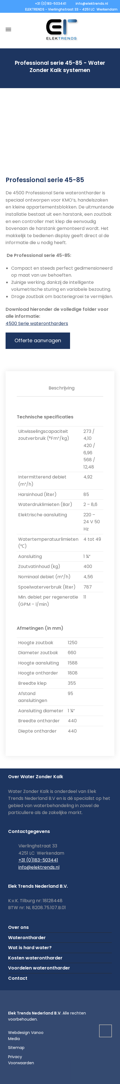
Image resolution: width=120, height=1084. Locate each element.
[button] (7, 1076)
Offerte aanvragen (38, 340)
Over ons (18, 927)
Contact (17, 978)
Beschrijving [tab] (62, 388)
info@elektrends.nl (92, 3)
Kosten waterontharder (35, 958)
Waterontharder (27, 937)
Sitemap (16, 1047)
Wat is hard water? (30, 947)
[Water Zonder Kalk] (60, 29)
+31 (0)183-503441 (50, 3)
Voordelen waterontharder (39, 968)
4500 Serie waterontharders (37, 323)
